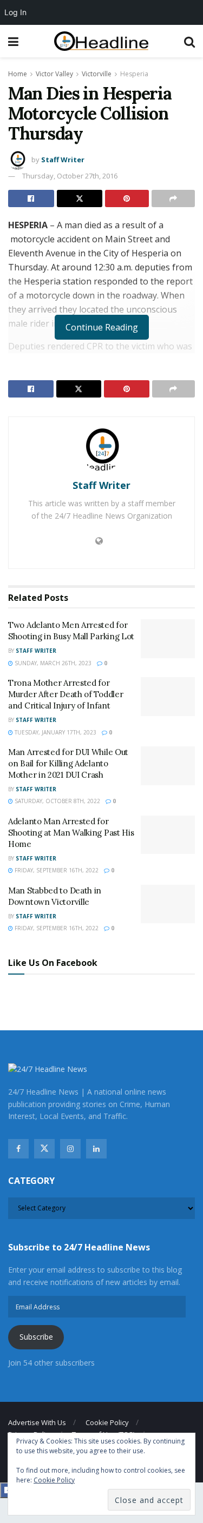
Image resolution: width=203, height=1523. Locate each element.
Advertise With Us (37, 1422)
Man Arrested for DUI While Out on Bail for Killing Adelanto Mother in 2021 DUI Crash (68, 763)
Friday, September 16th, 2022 (56, 870)
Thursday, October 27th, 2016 (69, 176)
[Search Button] (189, 41)
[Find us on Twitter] (44, 1148)
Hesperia (134, 73)
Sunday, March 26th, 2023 (52, 663)
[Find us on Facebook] (18, 1148)
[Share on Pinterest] (127, 198)
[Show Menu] (13, 41)
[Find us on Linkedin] (96, 1148)
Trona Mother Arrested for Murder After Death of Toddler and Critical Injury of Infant (65, 694)
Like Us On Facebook (52, 963)
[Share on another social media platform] (173, 198)
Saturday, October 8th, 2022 (56, 801)
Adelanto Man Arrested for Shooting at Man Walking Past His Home (71, 832)
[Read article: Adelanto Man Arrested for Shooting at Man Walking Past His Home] (168, 835)
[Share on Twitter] (80, 198)
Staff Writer (62, 159)
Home (17, 73)
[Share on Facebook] (31, 198)
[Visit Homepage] (101, 41)
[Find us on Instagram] (70, 1148)
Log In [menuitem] (15, 12)
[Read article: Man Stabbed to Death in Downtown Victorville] (168, 904)
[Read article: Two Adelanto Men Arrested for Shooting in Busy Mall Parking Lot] (168, 638)
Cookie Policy (107, 1422)
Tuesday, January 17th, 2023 (54, 732)
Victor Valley (54, 73)
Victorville (97, 73)
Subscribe (36, 1337)
